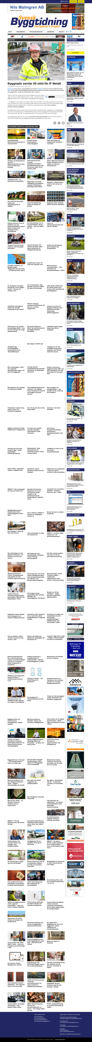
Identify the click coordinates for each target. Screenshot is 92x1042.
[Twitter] (54, 123)
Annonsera (81, 1)
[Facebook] (59, 123)
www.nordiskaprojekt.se (40, 1018)
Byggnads (10, 88)
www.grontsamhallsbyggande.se (42, 1021)
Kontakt (61, 31)
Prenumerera (73, 1)
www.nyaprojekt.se (38, 1016)
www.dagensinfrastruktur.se (40, 1019)
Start (10, 31)
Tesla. (9, 90)
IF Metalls (40, 88)
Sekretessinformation (60, 1039)
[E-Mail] (63, 123)
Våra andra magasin (36, 31)
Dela (46, 96)
